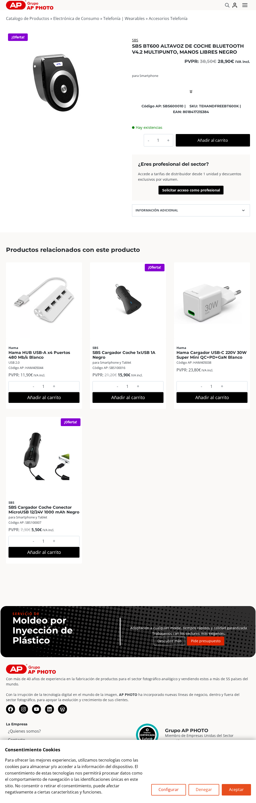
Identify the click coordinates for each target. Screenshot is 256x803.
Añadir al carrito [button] (44, 397)
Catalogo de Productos (27, 18)
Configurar (168, 789)
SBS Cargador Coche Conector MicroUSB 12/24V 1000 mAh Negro (43, 509)
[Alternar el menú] (245, 5)
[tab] (56, 126)
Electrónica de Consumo (76, 18)
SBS (135, 40)
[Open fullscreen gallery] (102, 127)
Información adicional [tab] (157, 210)
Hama (13, 347)
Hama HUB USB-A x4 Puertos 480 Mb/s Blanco (39, 355)
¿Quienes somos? (24, 731)
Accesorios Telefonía (168, 18)
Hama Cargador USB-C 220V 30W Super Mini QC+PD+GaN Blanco (211, 355)
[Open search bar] (227, 5)
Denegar (204, 789)
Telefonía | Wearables (124, 18)
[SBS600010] (56, 81)
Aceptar (236, 789)
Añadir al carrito (213, 140)
